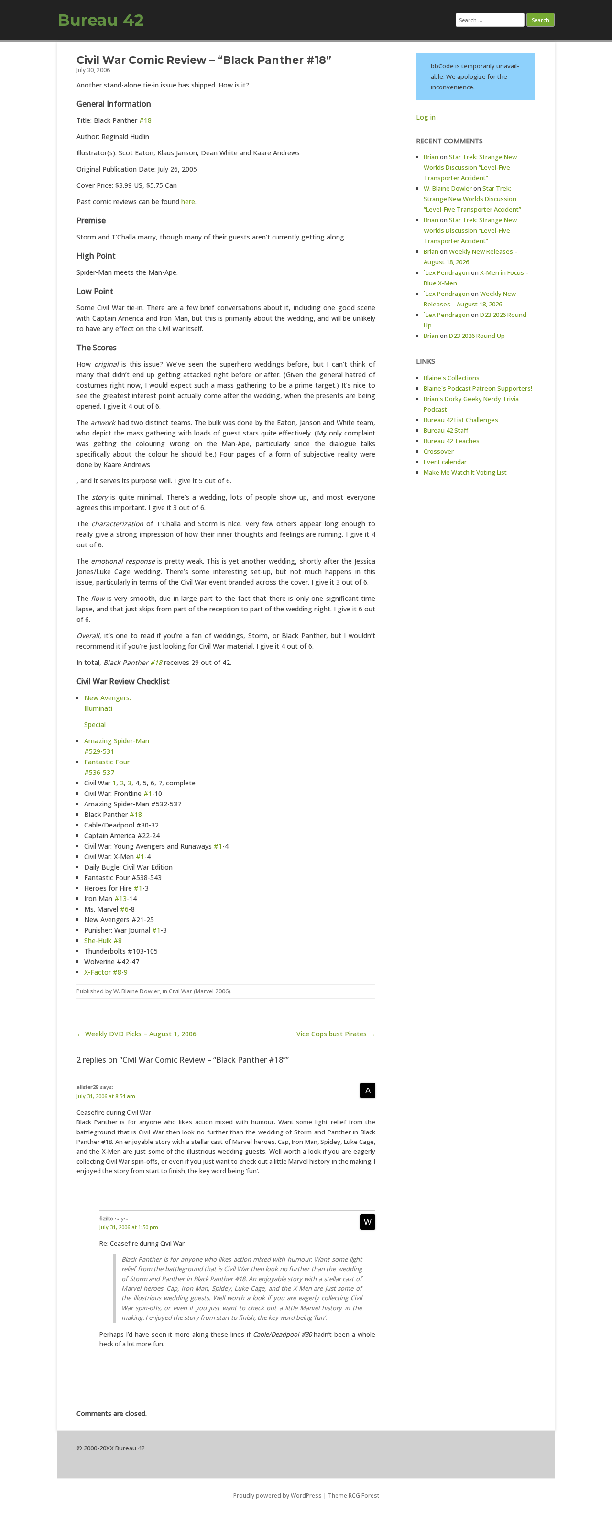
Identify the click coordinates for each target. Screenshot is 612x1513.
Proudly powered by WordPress (277, 1495)
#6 (124, 909)
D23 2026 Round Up (477, 335)
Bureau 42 (100, 20)
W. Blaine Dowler (136, 991)
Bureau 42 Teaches (452, 440)
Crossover (439, 451)
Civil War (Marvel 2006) (199, 991)
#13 (120, 898)
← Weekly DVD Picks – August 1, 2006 (136, 1033)
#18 (145, 120)
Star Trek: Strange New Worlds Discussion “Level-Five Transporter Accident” (470, 167)
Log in (426, 116)
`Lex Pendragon (447, 272)
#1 (147, 793)
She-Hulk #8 (103, 940)
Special (95, 724)
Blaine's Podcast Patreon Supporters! (478, 388)
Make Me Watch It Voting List (465, 472)
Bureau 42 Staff (446, 430)
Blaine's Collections (452, 377)
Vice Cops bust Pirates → (335, 1033)
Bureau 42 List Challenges (461, 419)
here (188, 201)
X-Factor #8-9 (106, 972)
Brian (431, 156)
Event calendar (445, 461)
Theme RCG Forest (353, 1495)
